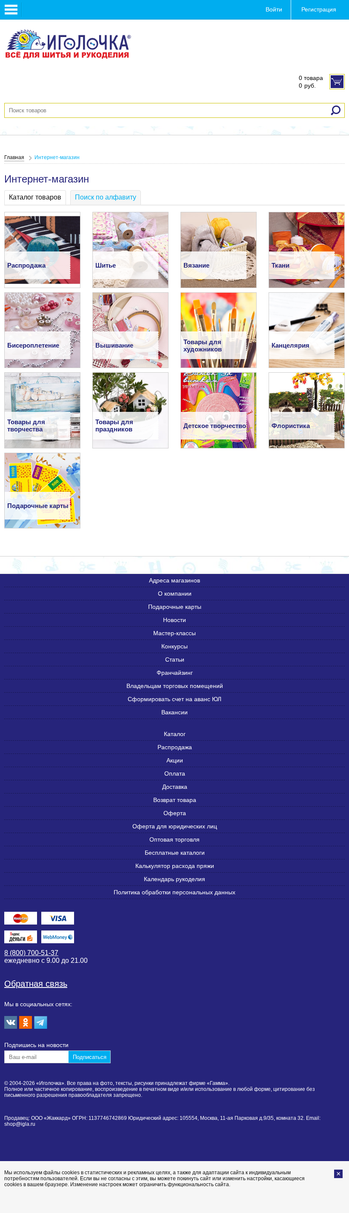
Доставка (174, 786)
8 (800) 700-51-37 (31, 952)
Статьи (174, 659)
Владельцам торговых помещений (174, 685)
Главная (14, 157)
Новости (174, 619)
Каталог (175, 734)
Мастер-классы (174, 633)
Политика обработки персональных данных (174, 892)
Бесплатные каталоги (175, 852)
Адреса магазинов (174, 580)
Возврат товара (174, 799)
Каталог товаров (35, 197)
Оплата (174, 773)
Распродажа (174, 747)
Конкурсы (174, 646)
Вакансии (174, 712)
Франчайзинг (175, 672)
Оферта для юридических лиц (174, 826)
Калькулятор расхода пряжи (174, 865)
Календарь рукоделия (174, 879)
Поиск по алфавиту (105, 197)
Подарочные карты (174, 606)
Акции (174, 760)
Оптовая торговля (174, 839)
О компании (175, 593)
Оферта (174, 813)
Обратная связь (35, 983)
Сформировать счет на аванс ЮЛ (174, 699)
